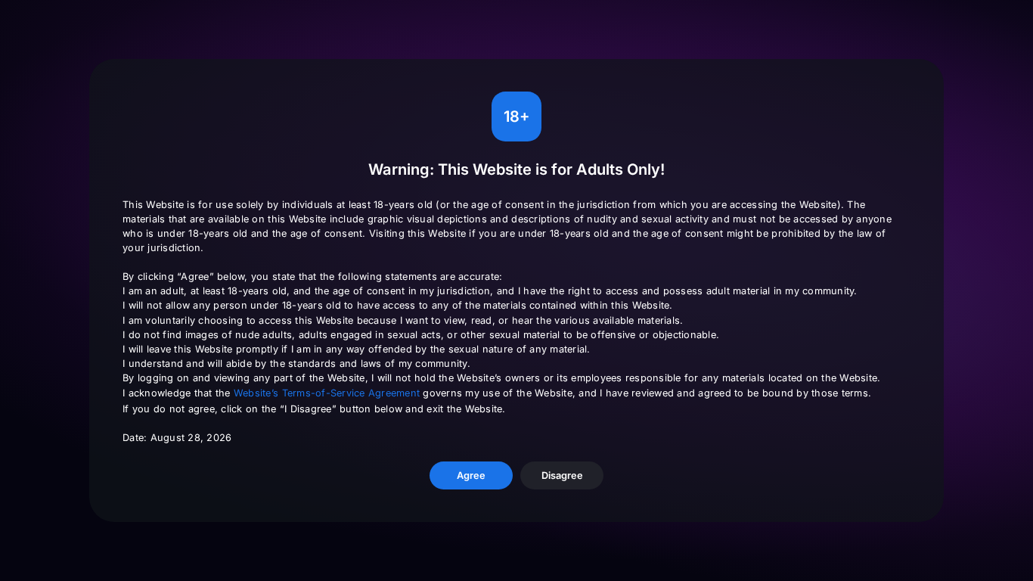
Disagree (562, 475)
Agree (471, 475)
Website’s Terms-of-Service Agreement (327, 393)
